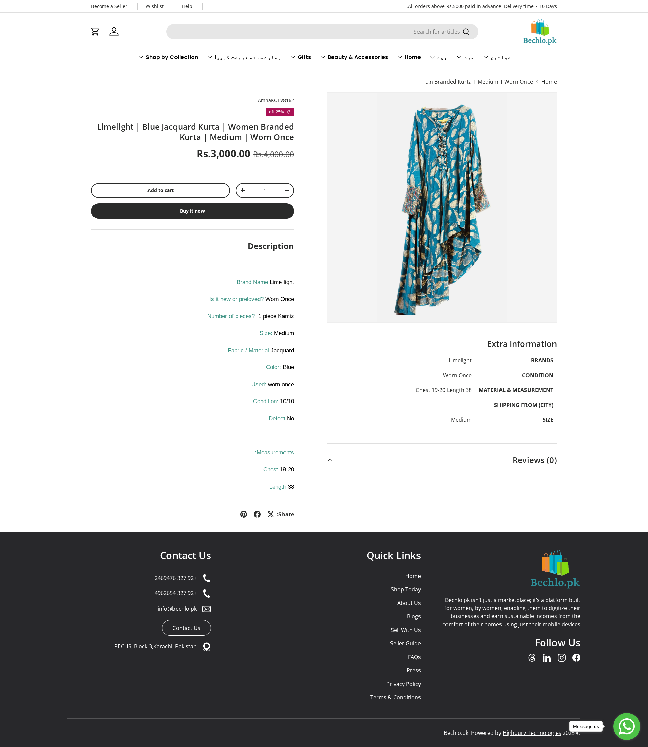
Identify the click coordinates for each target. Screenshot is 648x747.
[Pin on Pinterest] (243, 514)
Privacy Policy (403, 684)
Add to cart (160, 190)
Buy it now (192, 211)
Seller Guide (405, 643)
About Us (409, 603)
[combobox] (322, 31)
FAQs (414, 657)
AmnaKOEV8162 (276, 100)
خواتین (501, 57)
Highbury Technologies (532, 733)
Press (414, 670)
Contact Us (185, 555)
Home (413, 57)
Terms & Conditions (395, 697)
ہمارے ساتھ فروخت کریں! (248, 57)
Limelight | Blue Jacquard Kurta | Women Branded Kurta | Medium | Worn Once (479, 81)
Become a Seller (109, 6)
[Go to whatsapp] (626, 726)
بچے (442, 57)
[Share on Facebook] (257, 514)
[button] (95, 31)
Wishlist (155, 6)
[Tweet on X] (270, 514)
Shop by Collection (172, 57)
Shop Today (406, 589)
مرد (469, 57)
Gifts (304, 57)
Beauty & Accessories (358, 57)
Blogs (414, 616)
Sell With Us (406, 630)
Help (187, 6)
